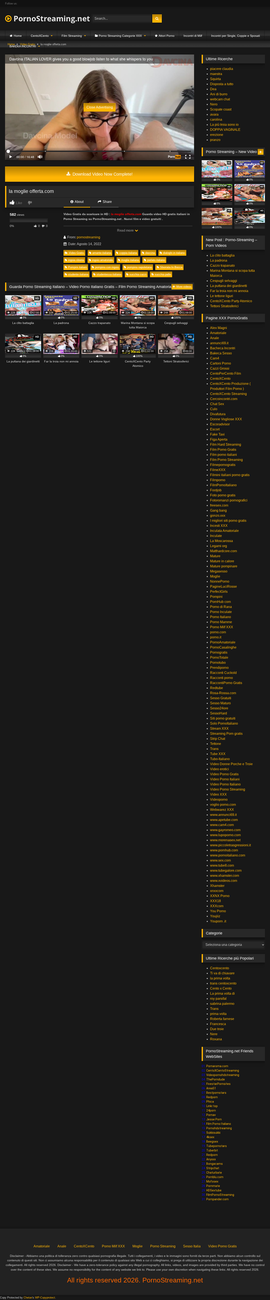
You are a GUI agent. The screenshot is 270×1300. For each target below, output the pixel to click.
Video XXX (218, 794)
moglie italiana (130, 260)
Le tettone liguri (221, 296)
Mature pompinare (223, 566)
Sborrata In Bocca (171, 267)
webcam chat (220, 99)
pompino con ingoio (107, 267)
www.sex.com (220, 860)
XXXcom (216, 906)
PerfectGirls (219, 591)
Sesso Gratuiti (220, 698)
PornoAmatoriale (222, 642)
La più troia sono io (224, 124)
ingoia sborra (76, 260)
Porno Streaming (163, 1246)
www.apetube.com (224, 820)
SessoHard (218, 713)
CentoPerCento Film (225, 373)
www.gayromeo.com (225, 830)
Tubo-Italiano (220, 759)
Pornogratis (218, 652)
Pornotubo (218, 662)
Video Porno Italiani (225, 779)
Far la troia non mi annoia (229, 291)
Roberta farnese (222, 1019)
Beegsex (212, 1141)
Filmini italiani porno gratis (230, 475)
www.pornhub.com (224, 850)
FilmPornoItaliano (223, 485)
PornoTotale (219, 657)
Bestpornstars (216, 1092)
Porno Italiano (220, 617)
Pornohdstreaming (219, 1128)
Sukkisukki (213, 1132)
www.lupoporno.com (225, 835)
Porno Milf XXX (221, 627)
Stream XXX (220, 728)
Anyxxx (211, 1159)
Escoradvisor (220, 424)
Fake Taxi (217, 434)
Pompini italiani (77, 267)
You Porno (218, 911)
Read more (125, 230)
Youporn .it (218, 921)
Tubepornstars (216, 1146)
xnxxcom (216, 891)
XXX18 (215, 901)
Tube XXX (217, 754)
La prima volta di (222, 993)
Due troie (217, 1029)
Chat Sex (217, 404)
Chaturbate (214, 1172)
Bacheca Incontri (222, 348)
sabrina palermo (222, 1003)
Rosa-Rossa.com (223, 693)
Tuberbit (212, 1150)
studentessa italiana (109, 274)
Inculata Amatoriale (224, 531)
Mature (215, 556)
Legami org (218, 546)
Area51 (211, 1088)
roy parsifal (218, 998)
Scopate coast (220, 109)
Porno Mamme (221, 622)
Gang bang (218, 510)
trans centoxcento (223, 983)
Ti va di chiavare (222, 973)
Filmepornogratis (222, 465)
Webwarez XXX (222, 809)
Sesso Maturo (220, 703)
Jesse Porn (214, 1119)
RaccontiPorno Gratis (226, 683)
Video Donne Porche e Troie (231, 764)
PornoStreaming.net (51, 18)
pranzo (215, 140)
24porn (211, 1110)
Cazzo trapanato (222, 265)
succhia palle (163, 274)
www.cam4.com (222, 825)
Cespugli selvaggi (223, 281)
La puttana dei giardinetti (228, 286)
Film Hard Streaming (225, 444)
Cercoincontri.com (223, 399)
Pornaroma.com (217, 1066)
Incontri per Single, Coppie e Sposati (235, 35)
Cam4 (214, 358)
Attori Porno (166, 35)
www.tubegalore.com (226, 870)
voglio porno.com (223, 804)
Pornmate (213, 1186)
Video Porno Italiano (225, 784)
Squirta (215, 79)
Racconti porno (221, 678)
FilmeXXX (217, 470)
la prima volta (220, 978)
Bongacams (214, 1163)
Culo (213, 409)
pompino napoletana (139, 267)
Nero (213, 104)
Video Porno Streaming (227, 789)
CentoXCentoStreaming (222, 1070)
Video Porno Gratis (224, 774)
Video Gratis (76, 252)
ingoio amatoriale (102, 260)
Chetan (28, 1297)
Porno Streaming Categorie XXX (120, 35)
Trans (214, 749)
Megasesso (218, 571)
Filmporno (217, 480)
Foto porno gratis (222, 495)
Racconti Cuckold (223, 673)
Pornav (211, 1115)
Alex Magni (218, 328)
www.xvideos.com (223, 880)
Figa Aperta (218, 439)
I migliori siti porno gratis (228, 520)
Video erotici (219, 769)
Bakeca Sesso (221, 353)
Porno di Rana (221, 607)
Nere (213, 1034)
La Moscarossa (221, 541)
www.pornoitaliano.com (227, 855)
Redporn (212, 1097)
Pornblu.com (214, 1177)
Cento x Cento (221, 988)
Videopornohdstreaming (222, 1075)
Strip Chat (217, 738)
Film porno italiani (223, 454)
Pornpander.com (217, 1199)
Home (18, 35)
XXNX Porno (220, 896)
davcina (150, 252)
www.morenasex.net (225, 840)
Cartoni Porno (220, 363)
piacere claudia (221, 69)
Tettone (215, 744)
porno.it (215, 637)
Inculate (216, 536)
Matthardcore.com (223, 551)
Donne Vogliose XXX (226, 419)
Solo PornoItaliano (224, 723)
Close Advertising (99, 107)
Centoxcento (219, 968)
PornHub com (220, 602)
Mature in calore (222, 561)
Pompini (216, 596)
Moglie (215, 576)
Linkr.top (212, 1106)
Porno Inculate (221, 612)
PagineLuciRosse (223, 586)
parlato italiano (156, 260)
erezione (216, 135)
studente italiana (78, 274)
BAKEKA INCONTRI (22, 46)
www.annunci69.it (223, 815)
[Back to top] (257, 1287)
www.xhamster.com (224, 875)
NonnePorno (219, 581)
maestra (216, 74)
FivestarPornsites (218, 1084)
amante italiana (101, 252)
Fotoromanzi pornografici (228, 500)
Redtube (216, 688)
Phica (210, 1101)
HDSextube (213, 1190)
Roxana (216, 1039)
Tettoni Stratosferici (224, 306)
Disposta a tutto (221, 84)
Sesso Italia (192, 1246)
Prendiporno (219, 667)
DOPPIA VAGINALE (225, 129)
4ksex (210, 1137)
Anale (214, 338)
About (79, 201)
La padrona (218, 260)
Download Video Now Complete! (102, 174)
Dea (213, 89)
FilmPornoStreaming (220, 1194)
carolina (216, 119)
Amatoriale (218, 333)
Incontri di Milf (193, 35)
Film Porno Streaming (226, 460)
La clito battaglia (222, 255)
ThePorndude (215, 1079)
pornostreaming (88, 237)
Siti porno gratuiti (222, 718)
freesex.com (219, 505)
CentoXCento (40, 35)
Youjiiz (215, 916)
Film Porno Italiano (218, 1123)
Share (107, 201)
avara (214, 114)
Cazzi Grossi (219, 368)
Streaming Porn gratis (226, 733)
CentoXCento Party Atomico (231, 301)
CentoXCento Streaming (228, 394)
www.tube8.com (222, 865)
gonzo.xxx (217, 515)
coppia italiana (128, 252)
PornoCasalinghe (223, 647)
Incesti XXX (219, 525)
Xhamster (217, 886)
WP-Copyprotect (45, 1297)
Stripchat (212, 1168)
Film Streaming (72, 35)
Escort (215, 429)
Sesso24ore (219, 708)
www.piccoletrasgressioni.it (230, 845)
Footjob (215, 490)
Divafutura (217, 414)
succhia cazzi (138, 274)
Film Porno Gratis (223, 449)
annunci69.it (219, 343)
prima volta (218, 1014)
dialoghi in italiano (174, 252)
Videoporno (219, 799)
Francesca (218, 1024)
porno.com (218, 632)
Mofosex (212, 1181)
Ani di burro (218, 94)
